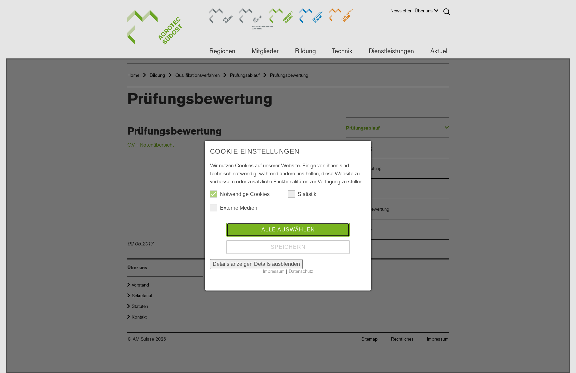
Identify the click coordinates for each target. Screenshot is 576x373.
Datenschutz (301, 271)
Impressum (274, 271)
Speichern (288, 247)
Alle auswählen (288, 229)
